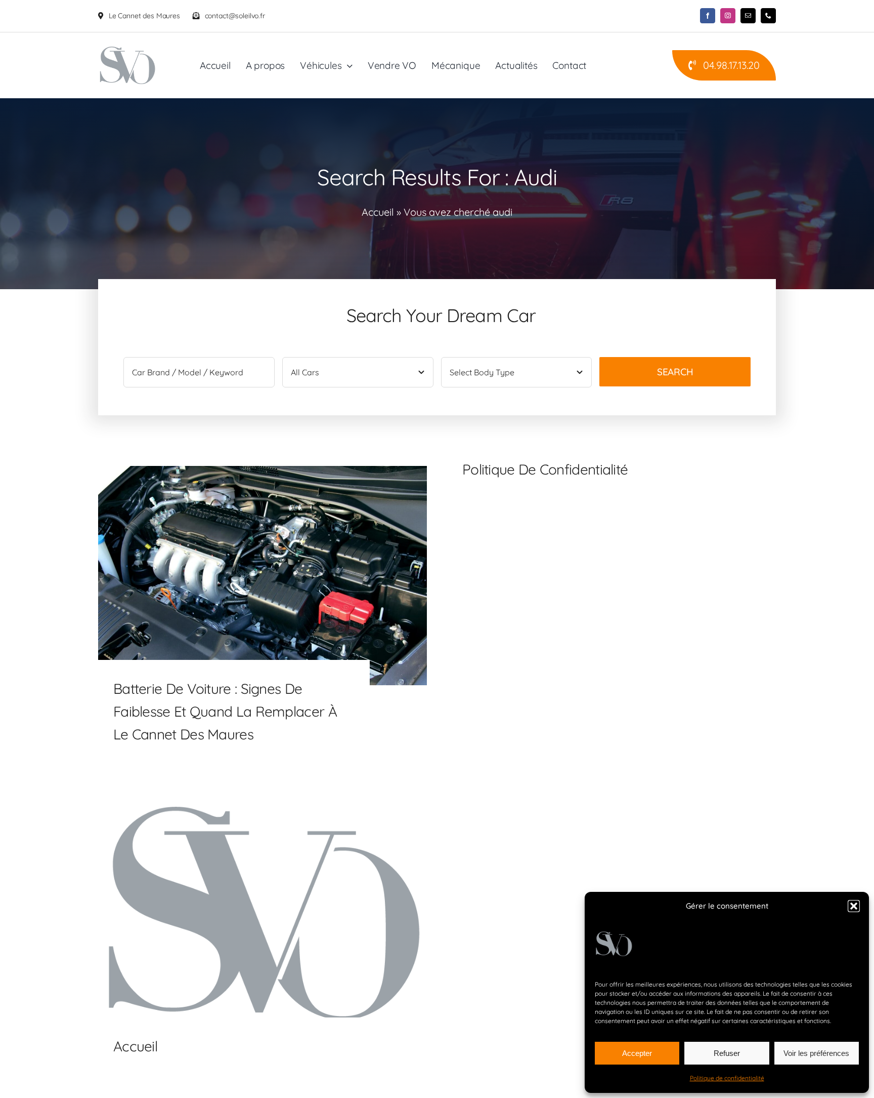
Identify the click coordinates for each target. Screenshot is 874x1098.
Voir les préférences (816, 1053)
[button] (854, 906)
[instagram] (727, 15)
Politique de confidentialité (727, 1078)
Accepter (637, 1053)
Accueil (378, 212)
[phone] (768, 15)
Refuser (727, 1053)
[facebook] (707, 15)
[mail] (748, 15)
